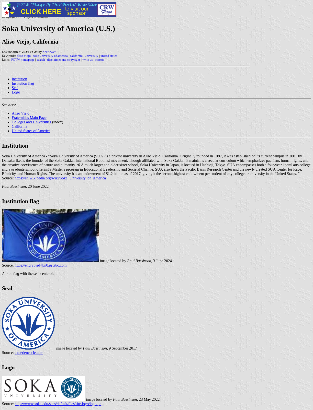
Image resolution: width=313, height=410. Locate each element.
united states (109, 56)
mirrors (99, 59)
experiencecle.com (29, 353)
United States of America (31, 131)
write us (87, 59)
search (41, 59)
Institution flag (23, 83)
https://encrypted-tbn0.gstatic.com (41, 265)
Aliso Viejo (20, 113)
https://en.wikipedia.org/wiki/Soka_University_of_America (60, 178)
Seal (15, 88)
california (76, 56)
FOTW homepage (22, 59)
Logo (16, 92)
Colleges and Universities (31, 122)
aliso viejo (24, 56)
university (91, 56)
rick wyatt (49, 52)
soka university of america (50, 56)
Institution (19, 79)
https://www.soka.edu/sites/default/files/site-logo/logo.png (59, 404)
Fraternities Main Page (29, 118)
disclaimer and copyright (63, 59)
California (19, 126)
